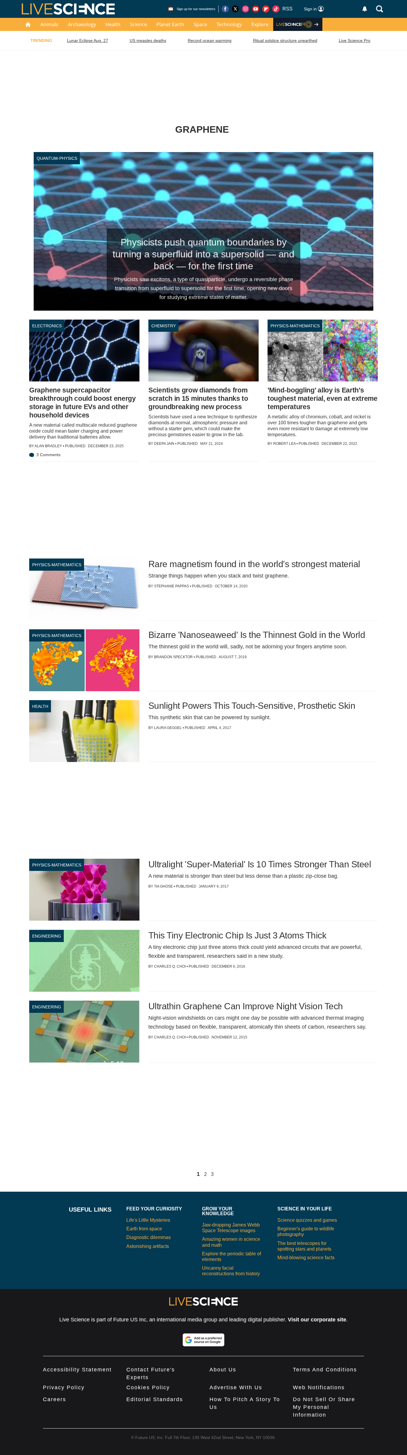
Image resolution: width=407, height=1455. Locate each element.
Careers (54, 1399)
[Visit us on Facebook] (225, 8)
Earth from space (144, 1228)
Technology (229, 24)
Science (138, 24)
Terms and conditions (325, 1370)
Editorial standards (154, 1399)
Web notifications (319, 1387)
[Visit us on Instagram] (245, 8)
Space (200, 24)
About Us (222, 1370)
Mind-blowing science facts (306, 1257)
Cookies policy (148, 1387)
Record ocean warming (210, 40)
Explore (259, 24)
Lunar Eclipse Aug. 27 (87, 40)
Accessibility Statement (77, 1370)
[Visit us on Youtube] (255, 8)
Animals (49, 24)
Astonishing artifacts (147, 1246)
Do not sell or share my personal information (324, 1407)
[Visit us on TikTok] (275, 8)
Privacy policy (64, 1387)
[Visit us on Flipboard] (265, 8)
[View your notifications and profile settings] (365, 9)
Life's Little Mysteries (148, 1220)
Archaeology (82, 24)
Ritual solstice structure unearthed (285, 40)
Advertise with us (235, 1387)
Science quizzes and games (307, 1220)
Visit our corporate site (317, 1320)
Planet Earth (170, 24)
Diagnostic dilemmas (148, 1237)
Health (112, 24)
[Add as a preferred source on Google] (203, 1339)
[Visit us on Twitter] (235, 8)
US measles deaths (148, 40)
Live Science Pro (354, 40)
